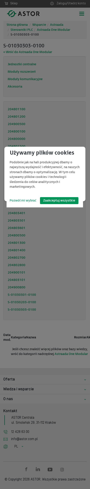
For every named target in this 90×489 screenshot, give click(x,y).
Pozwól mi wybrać (23, 200)
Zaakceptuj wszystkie (59, 200)
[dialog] (44, 174)
